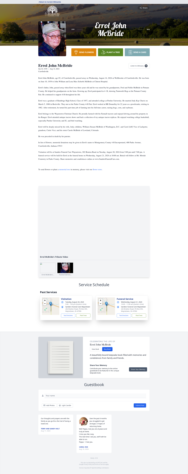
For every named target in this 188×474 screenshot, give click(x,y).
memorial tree (64, 169)
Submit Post (140, 405)
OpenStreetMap (96, 468)
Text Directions (68, 315)
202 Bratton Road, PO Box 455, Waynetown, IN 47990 (76, 310)
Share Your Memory (138, 369)
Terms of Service (100, 464)
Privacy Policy (88, 464)
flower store (97, 169)
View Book (95, 349)
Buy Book (107, 349)
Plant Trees (83, 315)
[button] (50, 304)
